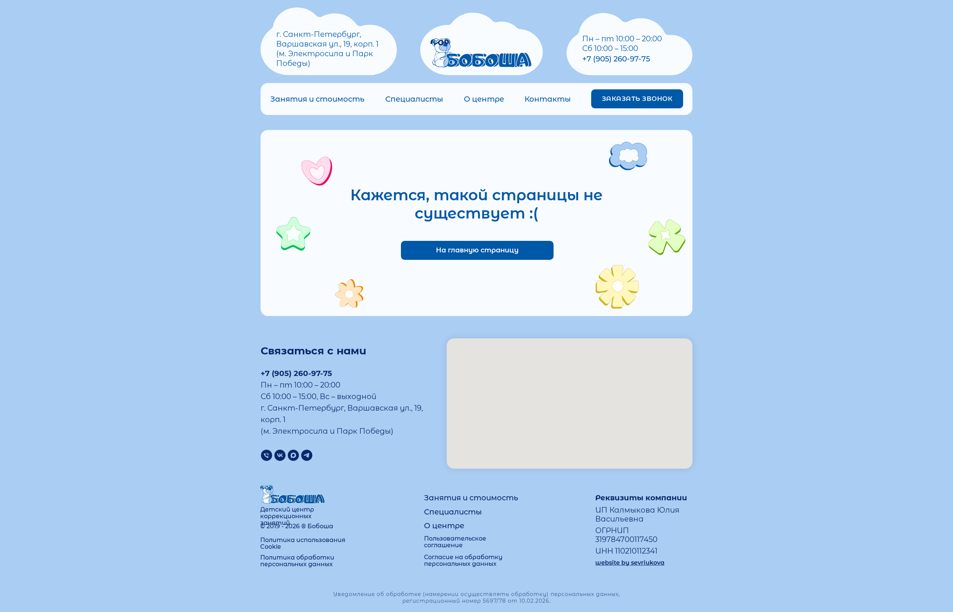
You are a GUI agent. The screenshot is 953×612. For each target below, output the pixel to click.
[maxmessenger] (293, 455)
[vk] (280, 455)
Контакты (548, 99)
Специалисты (414, 99)
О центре (484, 99)
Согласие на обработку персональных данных (463, 560)
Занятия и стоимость (317, 99)
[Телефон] (266, 455)
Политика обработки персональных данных (297, 561)
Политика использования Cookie (302, 543)
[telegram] (306, 455)
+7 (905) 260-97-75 (616, 58)
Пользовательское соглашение (455, 542)
